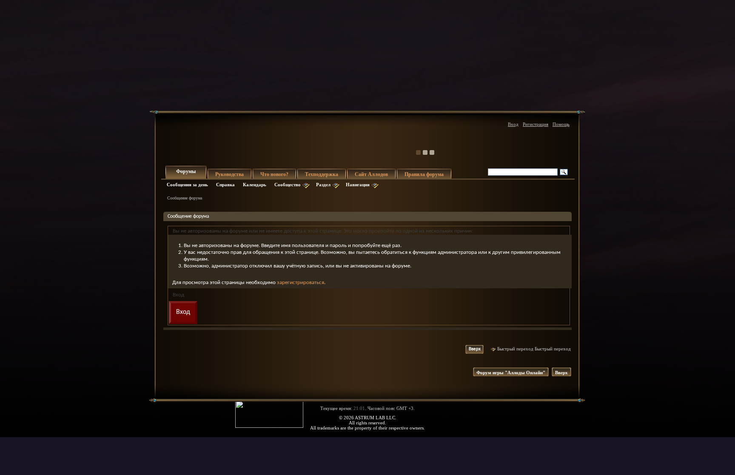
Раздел (323, 184)
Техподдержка (321, 174)
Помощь (561, 124)
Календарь (254, 184)
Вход (513, 124)
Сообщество (287, 184)
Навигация (358, 184)
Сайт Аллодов (371, 174)
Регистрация (535, 124)
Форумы (186, 171)
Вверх (475, 349)
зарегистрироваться (300, 282)
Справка (225, 184)
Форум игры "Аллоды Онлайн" (510, 372)
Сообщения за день (187, 184)
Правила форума (424, 174)
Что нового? (274, 174)
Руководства (229, 174)
